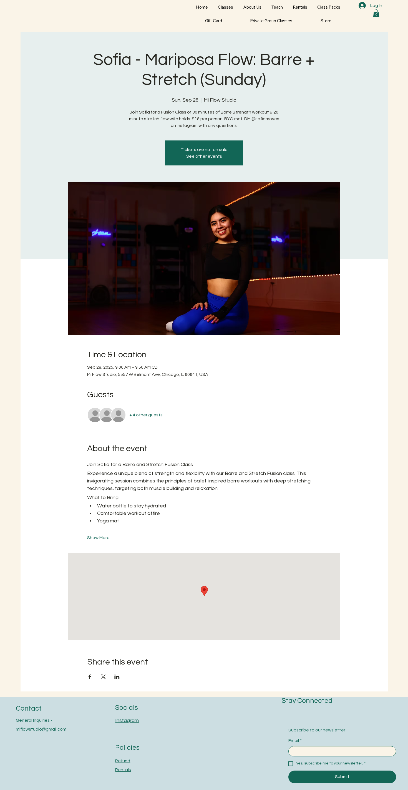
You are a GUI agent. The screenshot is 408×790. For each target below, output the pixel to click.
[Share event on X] (103, 677)
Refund (122, 761)
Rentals (123, 770)
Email (295, 740)
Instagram (127, 720)
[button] (376, 13)
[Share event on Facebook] (89, 677)
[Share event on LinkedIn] (117, 677)
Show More (98, 537)
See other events (204, 156)
